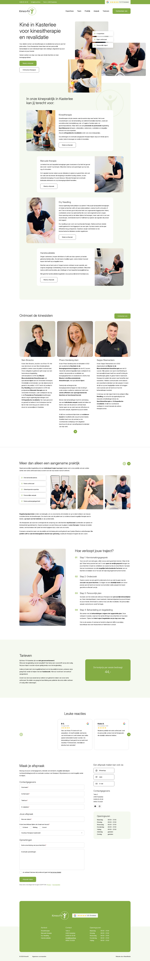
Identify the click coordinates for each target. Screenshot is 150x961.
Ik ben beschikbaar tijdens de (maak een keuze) (34, 824)
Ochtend (25, 827)
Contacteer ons (121, 11)
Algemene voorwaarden (39, 956)
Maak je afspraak (28, 63)
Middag (35, 827)
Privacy (49, 884)
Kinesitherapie (45, 931)
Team (79, 11)
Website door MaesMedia (123, 956)
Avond (44, 827)
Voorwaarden (56, 884)
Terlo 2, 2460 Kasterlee (50, 2)
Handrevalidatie (46, 938)
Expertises (70, 11)
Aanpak (96, 11)
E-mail (101, 784)
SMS (100, 777)
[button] (75, 431)
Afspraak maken (28, 879)
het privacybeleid (55, 872)
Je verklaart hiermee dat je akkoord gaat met (42, 872)
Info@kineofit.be (35, 2)
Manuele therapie (46, 933)
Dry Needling (45, 935)
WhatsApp (102, 770)
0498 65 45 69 (23, 2)
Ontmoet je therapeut (29, 70)
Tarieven (106, 11)
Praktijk (87, 11)
